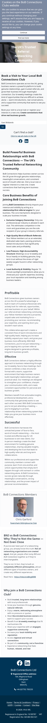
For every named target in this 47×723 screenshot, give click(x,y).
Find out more (23, 38)
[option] (23, 510)
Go (2, 127)
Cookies (17, 705)
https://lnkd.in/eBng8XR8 (25, 577)
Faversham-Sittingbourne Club (23, 523)
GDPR (10, 705)
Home (9, 702)
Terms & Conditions (22, 702)
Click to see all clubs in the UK (23, 136)
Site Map (35, 705)
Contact (26, 705)
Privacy (36, 702)
